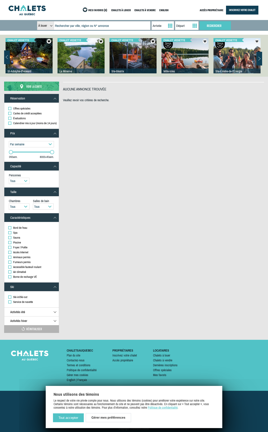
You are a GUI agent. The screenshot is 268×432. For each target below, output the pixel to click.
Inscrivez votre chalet (124, 355)
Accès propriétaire (122, 360)
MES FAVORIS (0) (97, 10)
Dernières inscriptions (165, 365)
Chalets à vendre (162, 360)
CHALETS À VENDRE (145, 10)
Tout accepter (68, 418)
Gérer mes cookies (77, 375)
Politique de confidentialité (82, 370)
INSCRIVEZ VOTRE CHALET (242, 10)
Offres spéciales (162, 370)
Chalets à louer (161, 355)
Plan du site (73, 355)
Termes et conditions (78, 365)
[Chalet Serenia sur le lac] (237, 59)
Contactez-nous (76, 360)
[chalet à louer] (27, 14)
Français (82, 380)
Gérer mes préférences (108, 417)
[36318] (29, 59)
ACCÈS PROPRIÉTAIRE (211, 10)
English (71, 380)
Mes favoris (159, 375)
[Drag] (11, 152)
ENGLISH (164, 10)
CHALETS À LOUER (121, 10)
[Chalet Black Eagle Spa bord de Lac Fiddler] (185, 59)
